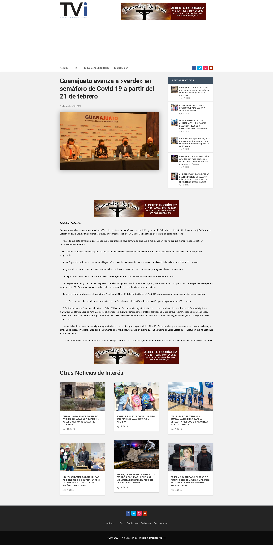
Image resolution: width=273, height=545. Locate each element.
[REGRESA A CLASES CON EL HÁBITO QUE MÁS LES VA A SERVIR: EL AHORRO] (174, 107)
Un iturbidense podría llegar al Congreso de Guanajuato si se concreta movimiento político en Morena (194, 142)
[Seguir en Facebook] (194, 68)
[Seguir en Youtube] (211, 68)
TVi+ (77, 68)
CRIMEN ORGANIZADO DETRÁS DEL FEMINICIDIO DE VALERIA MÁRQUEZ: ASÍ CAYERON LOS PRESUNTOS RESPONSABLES (194, 178)
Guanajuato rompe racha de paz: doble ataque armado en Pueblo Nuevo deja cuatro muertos (194, 91)
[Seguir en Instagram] (205, 68)
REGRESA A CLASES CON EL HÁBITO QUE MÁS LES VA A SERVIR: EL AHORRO (192, 108)
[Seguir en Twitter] (199, 68)
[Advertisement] (136, 44)
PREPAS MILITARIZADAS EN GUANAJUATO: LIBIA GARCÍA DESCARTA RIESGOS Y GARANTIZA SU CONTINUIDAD (193, 124)
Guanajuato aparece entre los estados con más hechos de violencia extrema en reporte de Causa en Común (194, 160)
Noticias (64, 68)
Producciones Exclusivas (96, 68)
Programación (120, 68)
